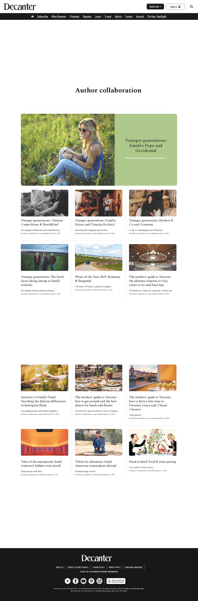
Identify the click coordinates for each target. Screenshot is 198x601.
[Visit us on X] (68, 581)
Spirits (118, 16)
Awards (140, 16)
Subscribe (154, 6)
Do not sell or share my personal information (99, 571)
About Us (59, 567)
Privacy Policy (114, 567)
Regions (87, 16)
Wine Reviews (59, 16)
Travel (108, 16)
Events (129, 16)
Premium (74, 16)
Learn (98, 16)
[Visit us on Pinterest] (91, 581)
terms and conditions (133, 567)
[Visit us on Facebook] (76, 581)
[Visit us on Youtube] (83, 581)
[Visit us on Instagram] (99, 581)
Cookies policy (99, 567)
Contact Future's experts (77, 567)
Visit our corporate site (134, 589)
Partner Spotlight (157, 16)
